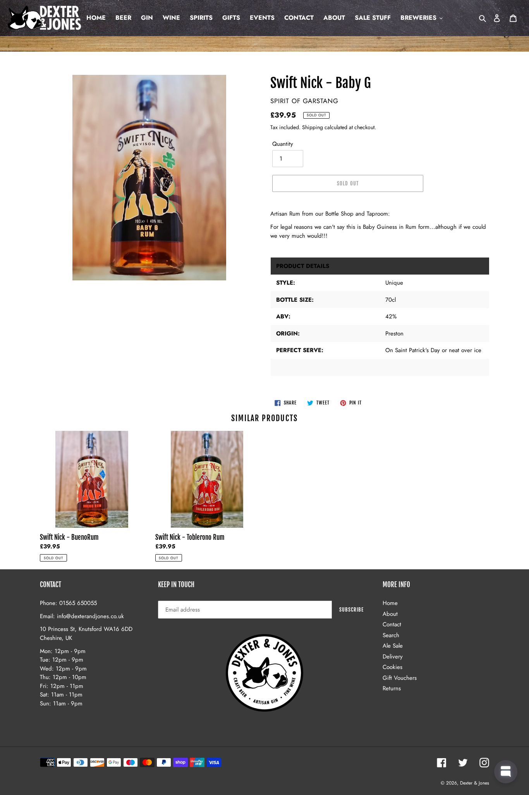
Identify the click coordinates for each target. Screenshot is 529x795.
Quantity (282, 144)
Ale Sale (393, 645)
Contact (392, 624)
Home (390, 603)
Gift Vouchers (400, 678)
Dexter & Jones (474, 782)
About (390, 614)
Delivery (393, 656)
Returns (392, 688)
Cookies (392, 667)
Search (391, 635)
